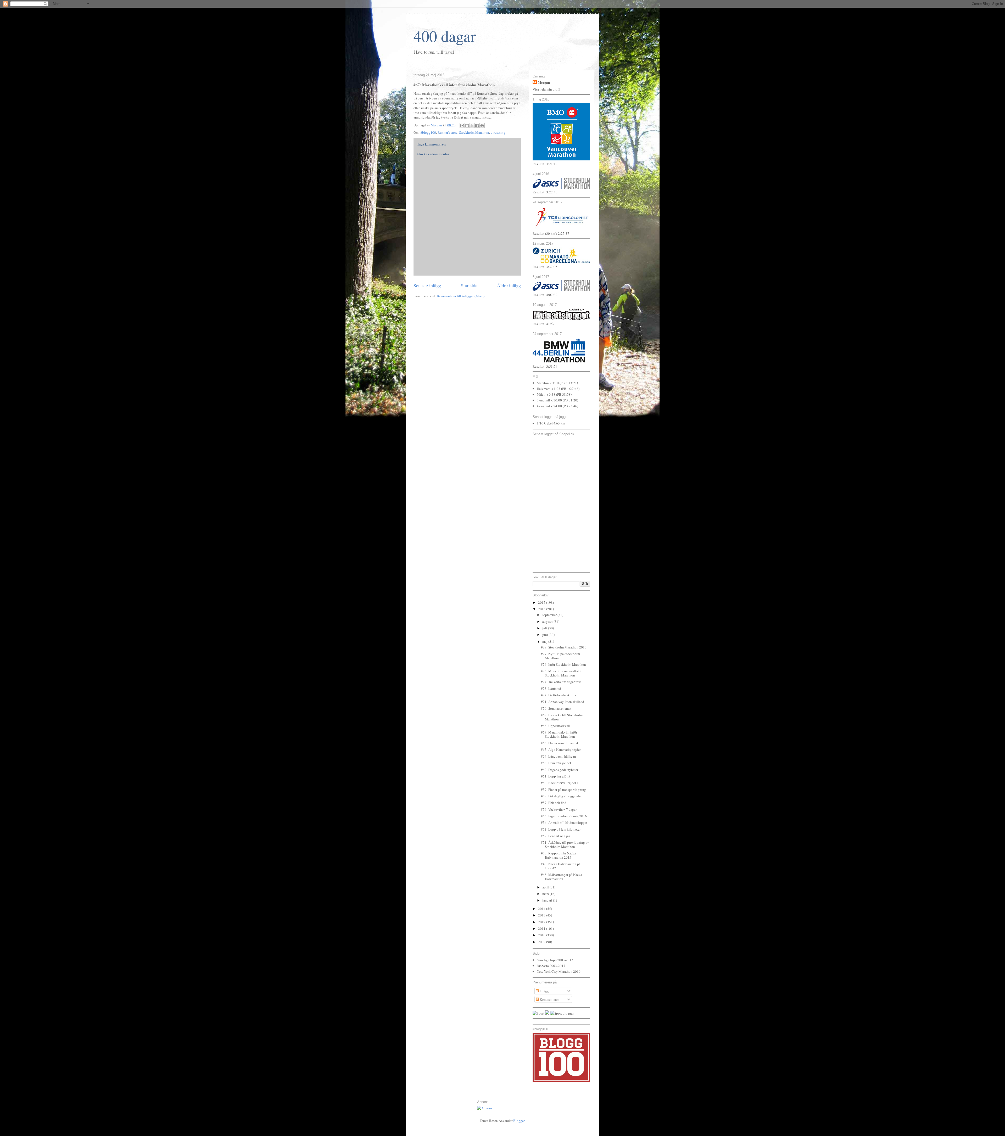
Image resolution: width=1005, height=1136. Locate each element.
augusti (548, 621)
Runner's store (447, 132)
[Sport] (538, 1013)
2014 (542, 908)
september (549, 614)
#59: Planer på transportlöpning (563, 789)
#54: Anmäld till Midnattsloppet (564, 822)
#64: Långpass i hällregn (558, 756)
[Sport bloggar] (562, 1013)
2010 (542, 935)
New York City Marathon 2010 (558, 971)
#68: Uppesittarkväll (555, 725)
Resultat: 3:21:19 (545, 163)
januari (547, 900)
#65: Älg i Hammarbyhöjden (561, 749)
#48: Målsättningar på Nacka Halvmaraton (561, 876)
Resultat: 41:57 (544, 323)
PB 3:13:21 (569, 382)
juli (545, 628)
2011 (542, 928)
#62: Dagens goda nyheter (559, 769)
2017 (542, 602)
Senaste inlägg (427, 285)
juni (545, 634)
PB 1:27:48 (570, 388)
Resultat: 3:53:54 (545, 366)
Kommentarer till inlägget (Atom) (460, 296)
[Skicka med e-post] (462, 125)
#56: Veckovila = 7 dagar (559, 809)
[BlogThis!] (467, 125)
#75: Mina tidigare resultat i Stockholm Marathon (561, 673)
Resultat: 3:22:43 (545, 192)
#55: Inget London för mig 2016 (564, 816)
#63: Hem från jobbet (556, 762)
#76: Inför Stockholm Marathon (563, 664)
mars (546, 893)
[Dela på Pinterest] (482, 125)
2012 (542, 922)
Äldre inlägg (509, 285)
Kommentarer (549, 999)
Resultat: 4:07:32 (545, 294)
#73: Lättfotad (551, 688)
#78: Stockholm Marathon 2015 (564, 647)
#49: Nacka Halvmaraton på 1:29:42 (560, 865)
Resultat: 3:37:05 (545, 266)
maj (545, 641)
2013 (542, 915)
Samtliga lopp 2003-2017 (555, 960)
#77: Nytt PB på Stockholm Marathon (560, 655)
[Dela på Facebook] (477, 125)
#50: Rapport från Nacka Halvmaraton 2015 (558, 855)
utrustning (498, 132)
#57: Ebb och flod (553, 802)
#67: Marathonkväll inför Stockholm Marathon (559, 734)
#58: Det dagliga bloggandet (561, 796)
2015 (542, 609)
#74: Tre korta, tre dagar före (561, 681)
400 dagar (445, 35)
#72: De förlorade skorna (558, 695)
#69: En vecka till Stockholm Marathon (562, 717)
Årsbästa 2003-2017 (551, 965)
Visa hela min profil (546, 89)
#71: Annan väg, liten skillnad (562, 701)
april (546, 887)
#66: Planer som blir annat (559, 743)
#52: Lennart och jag (556, 835)
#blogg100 (428, 132)
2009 (542, 941)
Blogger (518, 1120)
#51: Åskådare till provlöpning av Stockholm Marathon (565, 844)
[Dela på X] (472, 125)
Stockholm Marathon (474, 132)
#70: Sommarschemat (556, 708)
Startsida (469, 285)
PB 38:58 (564, 394)
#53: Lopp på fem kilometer (560, 829)
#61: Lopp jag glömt (555, 776)
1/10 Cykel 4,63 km (551, 423)
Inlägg (544, 991)
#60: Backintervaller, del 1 (560, 782)
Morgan (544, 82)
